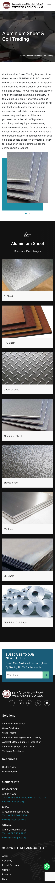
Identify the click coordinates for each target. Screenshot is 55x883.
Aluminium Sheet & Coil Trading (40, 55)
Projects (6, 874)
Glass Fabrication (11, 728)
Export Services (10, 865)
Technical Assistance (13, 751)
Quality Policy (9, 767)
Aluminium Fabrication (13, 723)
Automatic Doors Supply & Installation (21, 742)
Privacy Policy (9, 771)
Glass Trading (9, 732)
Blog (4, 879)
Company (7, 860)
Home (22, 55)
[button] (26, 213)
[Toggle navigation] (49, 5)
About (5, 856)
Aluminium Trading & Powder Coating (21, 737)
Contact (6, 869)
